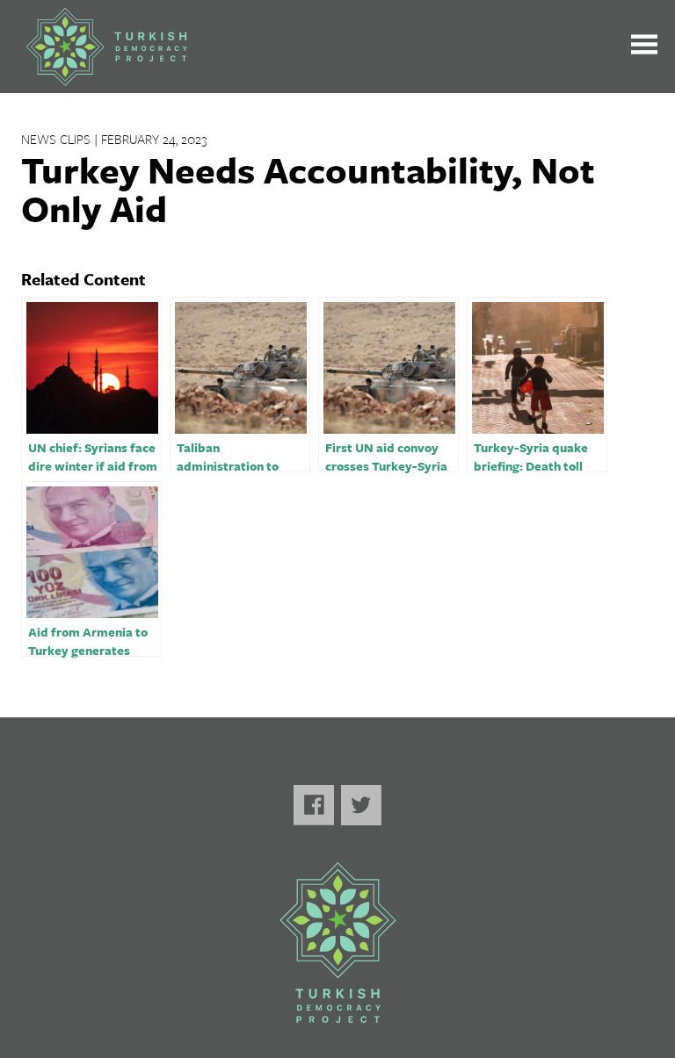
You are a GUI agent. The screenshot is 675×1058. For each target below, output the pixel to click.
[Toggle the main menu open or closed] (644, 46)
